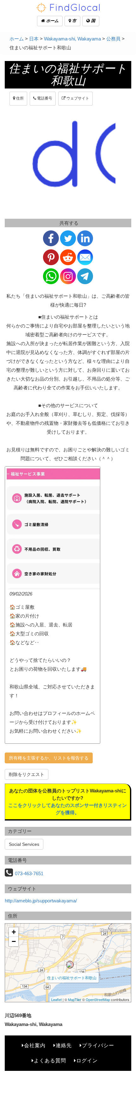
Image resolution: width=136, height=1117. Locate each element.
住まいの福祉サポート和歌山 (71, 977)
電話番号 (44, 98)
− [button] (14, 941)
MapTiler (74, 999)
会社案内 (35, 1045)
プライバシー (98, 1045)
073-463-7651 (29, 873)
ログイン (87, 1060)
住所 (19, 98)
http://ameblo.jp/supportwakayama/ (41, 900)
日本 (34, 38)
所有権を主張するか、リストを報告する (49, 757)
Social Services (24, 844)
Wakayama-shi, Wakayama (72, 38)
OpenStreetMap (98, 999)
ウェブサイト (77, 98)
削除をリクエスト (26, 774)
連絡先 (64, 1045)
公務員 (113, 38)
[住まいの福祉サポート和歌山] (70, 964)
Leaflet (56, 999)
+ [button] (14, 932)
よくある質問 (50, 1060)
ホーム (52, 20)
